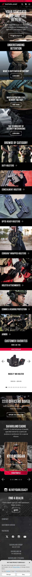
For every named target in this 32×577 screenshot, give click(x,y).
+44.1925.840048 (16, 553)
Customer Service (8, 525)
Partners (5, 530)
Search (16, 510)
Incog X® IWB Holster (16, 366)
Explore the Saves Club (16, 415)
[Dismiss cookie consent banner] (29, 562)
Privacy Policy (16, 567)
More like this (16, 345)
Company (5, 519)
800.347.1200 (16, 547)
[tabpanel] (16, 23)
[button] (2, 36)
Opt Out (8, 571)
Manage (8, 574)
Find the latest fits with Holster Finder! (16, 1)
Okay (23, 574)
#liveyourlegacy (18, 490)
